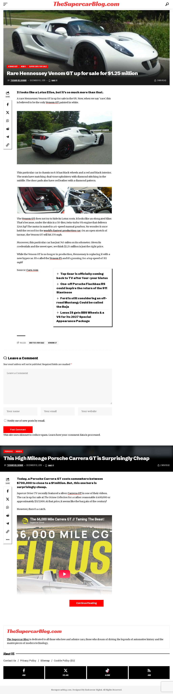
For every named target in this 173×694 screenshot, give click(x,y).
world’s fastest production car (62, 230)
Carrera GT (75, 493)
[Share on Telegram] (8, 137)
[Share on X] (8, 112)
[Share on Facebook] (8, 104)
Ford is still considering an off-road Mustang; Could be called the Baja (81, 302)
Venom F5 (56, 258)
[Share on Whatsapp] (8, 121)
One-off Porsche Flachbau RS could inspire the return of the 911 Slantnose (81, 288)
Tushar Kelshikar (18, 80)
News (23, 66)
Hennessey (13, 66)
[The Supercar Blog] (86, 4)
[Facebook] (23, 672)
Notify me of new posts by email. (26, 420)
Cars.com (32, 270)
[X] (65, 672)
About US (8, 653)
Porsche (8, 451)
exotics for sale (36, 342)
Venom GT (52, 102)
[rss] (149, 672)
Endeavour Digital (93, 690)
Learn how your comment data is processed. (74, 434)
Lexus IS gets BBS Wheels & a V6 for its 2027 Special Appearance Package (80, 317)
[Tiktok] (107, 672)
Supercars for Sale (38, 66)
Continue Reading (86, 603)
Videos (19, 451)
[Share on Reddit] (8, 129)
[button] (6, 4)
